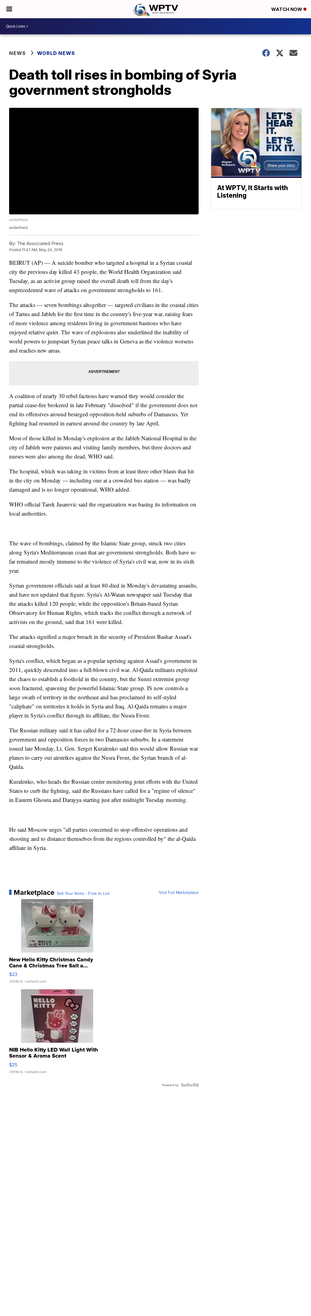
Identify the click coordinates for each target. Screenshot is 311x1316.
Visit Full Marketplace (179, 892)
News (17, 53)
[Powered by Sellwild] (190, 1085)
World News (56, 53)
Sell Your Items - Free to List (83, 893)
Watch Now (287, 9)
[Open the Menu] (9, 9)
